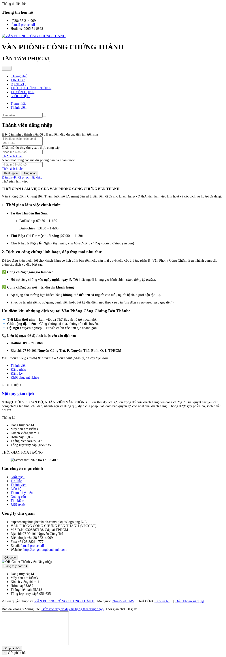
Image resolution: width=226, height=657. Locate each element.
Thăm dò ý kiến (22, 493)
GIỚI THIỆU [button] (20, 96)
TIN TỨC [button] (18, 80)
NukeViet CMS (123, 601)
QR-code (10, 557)
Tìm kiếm (17, 501)
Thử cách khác (12, 156)
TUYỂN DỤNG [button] (22, 92)
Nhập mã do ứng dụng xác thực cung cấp (31, 147)
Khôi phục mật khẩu (28, 177)
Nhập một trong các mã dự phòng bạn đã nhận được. (38, 160)
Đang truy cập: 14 (15, 566)
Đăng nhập (29, 173)
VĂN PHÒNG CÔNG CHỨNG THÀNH (64, 601)
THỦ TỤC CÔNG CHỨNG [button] (31, 88)
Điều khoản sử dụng (189, 601)
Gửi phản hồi (12, 648)
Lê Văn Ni (162, 601)
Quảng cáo (18, 497)
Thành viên (18, 365)
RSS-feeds (18, 504)
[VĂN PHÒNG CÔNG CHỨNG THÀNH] (34, 36)
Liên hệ (16, 489)
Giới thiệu (17, 477)
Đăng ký (8, 177)
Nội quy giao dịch (18, 393)
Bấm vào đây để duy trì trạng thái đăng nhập (72, 609)
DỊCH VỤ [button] (18, 84)
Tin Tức (16, 481)
